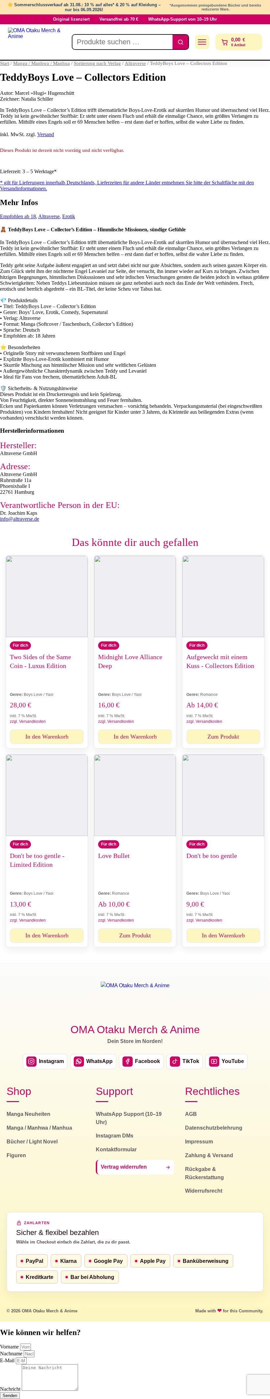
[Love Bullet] (135, 795)
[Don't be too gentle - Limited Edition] (47, 795)
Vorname (10, 1346)
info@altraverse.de (19, 519)
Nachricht (11, 1389)
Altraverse (135, 63)
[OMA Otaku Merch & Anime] (37, 42)
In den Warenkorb (46, 736)
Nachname (12, 1353)
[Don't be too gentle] (223, 795)
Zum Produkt (223, 736)
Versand (45, 134)
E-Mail (8, 1360)
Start (4, 63)
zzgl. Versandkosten (28, 721)
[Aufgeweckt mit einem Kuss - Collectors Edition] (223, 596)
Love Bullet (114, 855)
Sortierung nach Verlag (97, 63)
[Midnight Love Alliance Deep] (135, 596)
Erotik (68, 216)
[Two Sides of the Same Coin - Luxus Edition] (47, 596)
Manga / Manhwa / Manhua (41, 63)
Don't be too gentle (211, 855)
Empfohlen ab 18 (18, 216)
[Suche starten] (180, 42)
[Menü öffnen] (202, 42)
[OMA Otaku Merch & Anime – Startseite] (135, 999)
